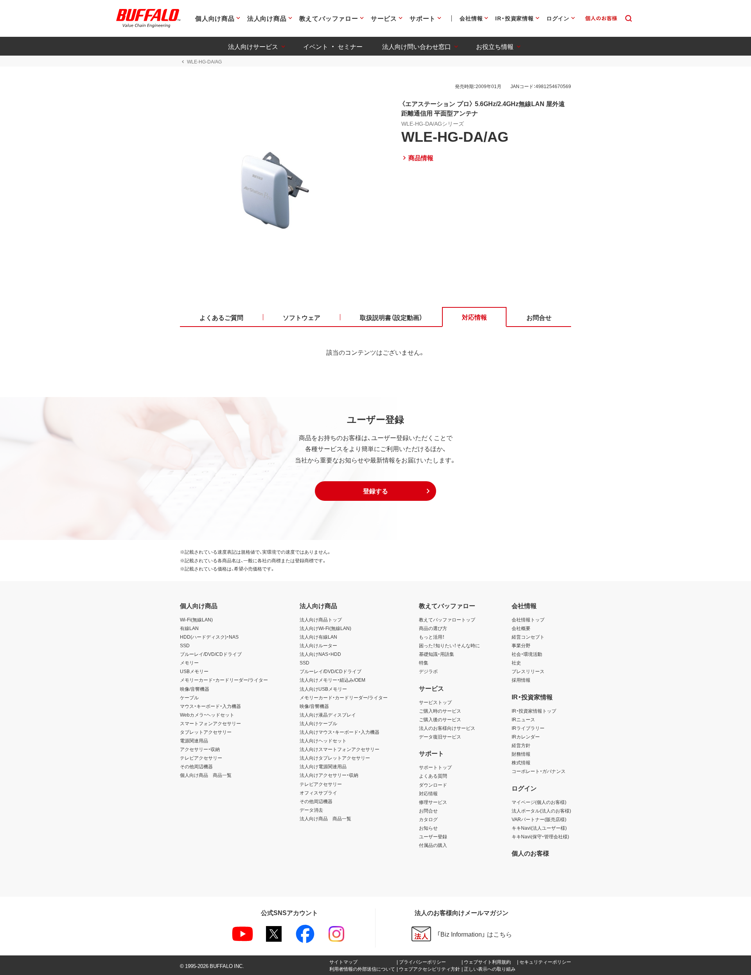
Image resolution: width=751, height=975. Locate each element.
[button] (375, 491)
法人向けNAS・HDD (320, 653)
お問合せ (428, 810)
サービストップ (435, 702)
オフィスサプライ (318, 792)
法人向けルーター (318, 645)
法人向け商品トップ (321, 619)
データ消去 (311, 809)
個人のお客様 (530, 853)
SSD (185, 645)
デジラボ (428, 671)
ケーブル (189, 697)
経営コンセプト (528, 636)
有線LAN (189, 628)
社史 (516, 662)
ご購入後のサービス (440, 719)
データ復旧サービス (440, 736)
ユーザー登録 (433, 836)
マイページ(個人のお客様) (539, 801)
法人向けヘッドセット (323, 740)
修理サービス (433, 801)
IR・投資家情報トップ (534, 710)
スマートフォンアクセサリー (210, 723)
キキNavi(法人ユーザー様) (539, 827)
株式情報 (521, 762)
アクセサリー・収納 (200, 749)
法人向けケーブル (318, 723)
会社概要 (521, 628)
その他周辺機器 (196, 766)
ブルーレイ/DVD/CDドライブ (211, 653)
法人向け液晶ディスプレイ (328, 714)
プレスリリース (528, 671)
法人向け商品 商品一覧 (325, 818)
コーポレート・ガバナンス (539, 771)
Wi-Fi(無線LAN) (196, 619)
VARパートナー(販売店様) (539, 819)
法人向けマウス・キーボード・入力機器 (339, 731)
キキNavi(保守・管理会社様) (540, 836)
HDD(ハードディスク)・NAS (209, 636)
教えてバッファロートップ (447, 619)
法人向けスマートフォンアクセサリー (339, 749)
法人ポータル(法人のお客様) (541, 810)
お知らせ (428, 827)
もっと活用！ (432, 636)
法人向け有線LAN (318, 636)
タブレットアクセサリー (206, 731)
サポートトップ (435, 767)
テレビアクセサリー (201, 757)
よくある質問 (433, 775)
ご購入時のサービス (440, 710)
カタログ (428, 819)
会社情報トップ (528, 619)
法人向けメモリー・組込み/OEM (332, 679)
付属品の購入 (433, 845)
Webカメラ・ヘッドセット (207, 714)
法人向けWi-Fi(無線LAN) (325, 628)
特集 (423, 662)
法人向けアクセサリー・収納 (329, 774)
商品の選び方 (433, 628)
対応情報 (428, 793)
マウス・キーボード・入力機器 (210, 706)
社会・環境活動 (527, 653)
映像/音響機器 (194, 688)
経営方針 (521, 745)
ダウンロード (433, 784)
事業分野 (521, 645)
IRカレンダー (526, 736)
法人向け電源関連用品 (323, 766)
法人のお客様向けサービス (447, 727)
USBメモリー (194, 671)
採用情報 (521, 679)
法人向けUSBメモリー (323, 688)
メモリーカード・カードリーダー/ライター (224, 679)
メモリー (189, 662)
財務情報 (521, 753)
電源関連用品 (194, 740)
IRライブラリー (528, 727)
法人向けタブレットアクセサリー (335, 757)
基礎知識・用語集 (436, 653)
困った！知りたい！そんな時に (449, 645)
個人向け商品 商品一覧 (206, 774)
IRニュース (523, 719)
